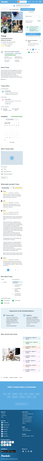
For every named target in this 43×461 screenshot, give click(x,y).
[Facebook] (23, 451)
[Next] (18, 270)
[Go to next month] (18, 123)
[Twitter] (26, 451)
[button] (33, 29)
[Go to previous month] (16, 123)
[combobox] (12, 119)
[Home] (1, 377)
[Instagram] (28, 451)
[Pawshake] (4, 2)
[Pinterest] (31, 451)
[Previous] (6, 270)
